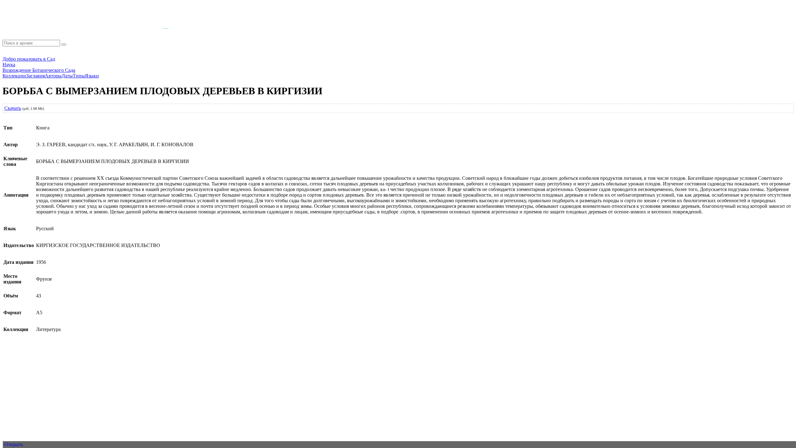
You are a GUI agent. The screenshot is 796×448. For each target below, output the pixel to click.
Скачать (12, 108)
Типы (79, 75)
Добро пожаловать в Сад (28, 59)
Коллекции (14, 75)
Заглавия (35, 75)
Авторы (53, 75)
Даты (67, 75)
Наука (8, 64)
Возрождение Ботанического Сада (38, 70)
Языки (92, 75)
